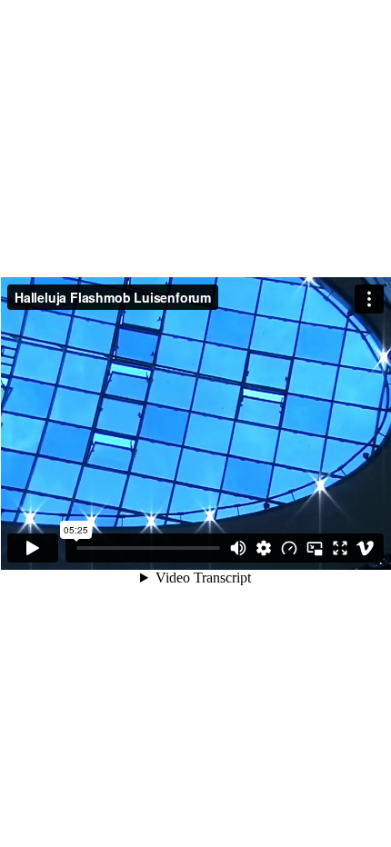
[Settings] (264, 548)
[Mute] (238, 548)
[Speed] (289, 548)
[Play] (32, 548)
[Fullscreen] (340, 548)
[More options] (369, 299)
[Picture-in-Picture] (315, 548)
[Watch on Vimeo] (365, 548)
